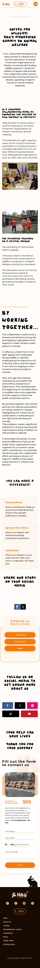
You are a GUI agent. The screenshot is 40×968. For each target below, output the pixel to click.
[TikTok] (10, 714)
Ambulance (8, 933)
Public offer (8, 941)
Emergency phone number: (11, 802)
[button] (35, 4)
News (5, 937)
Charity (6, 926)
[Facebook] (17, 607)
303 (21, 4)
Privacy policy (9, 944)
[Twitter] (23, 607)
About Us (7, 922)
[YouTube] (29, 714)
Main (5, 918)
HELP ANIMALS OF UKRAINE (20, 16)
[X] (20, 705)
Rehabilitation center (12, 929)
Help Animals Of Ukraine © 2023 (19, 958)
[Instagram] (32, 705)
